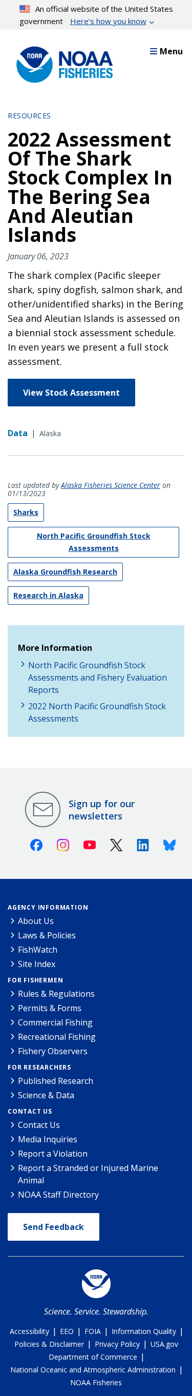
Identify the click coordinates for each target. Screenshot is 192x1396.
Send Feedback (53, 1227)
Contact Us (30, 1111)
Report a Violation (53, 1153)
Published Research (55, 1080)
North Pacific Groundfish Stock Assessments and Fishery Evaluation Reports (97, 677)
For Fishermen (35, 980)
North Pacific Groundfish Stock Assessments (94, 542)
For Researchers (39, 1067)
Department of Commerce (93, 1357)
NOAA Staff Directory (58, 1194)
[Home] (61, 62)
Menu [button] (171, 51)
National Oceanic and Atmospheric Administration (93, 1369)
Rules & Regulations (56, 993)
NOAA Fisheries (96, 1382)
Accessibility (29, 1331)
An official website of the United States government (96, 15)
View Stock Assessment (71, 392)
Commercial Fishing (55, 1022)
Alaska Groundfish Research (65, 572)
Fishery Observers (53, 1051)
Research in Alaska (48, 595)
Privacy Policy (117, 1344)
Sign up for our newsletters (102, 809)
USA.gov (164, 1344)
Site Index (36, 964)
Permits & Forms (49, 1008)
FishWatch (37, 949)
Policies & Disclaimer (49, 1344)
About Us (36, 921)
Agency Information (48, 907)
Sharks (25, 512)
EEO (67, 1331)
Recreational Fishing (57, 1036)
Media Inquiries (47, 1139)
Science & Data (46, 1095)
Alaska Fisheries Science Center (110, 485)
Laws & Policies (47, 935)
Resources (29, 115)
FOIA (92, 1331)
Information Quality (144, 1331)
